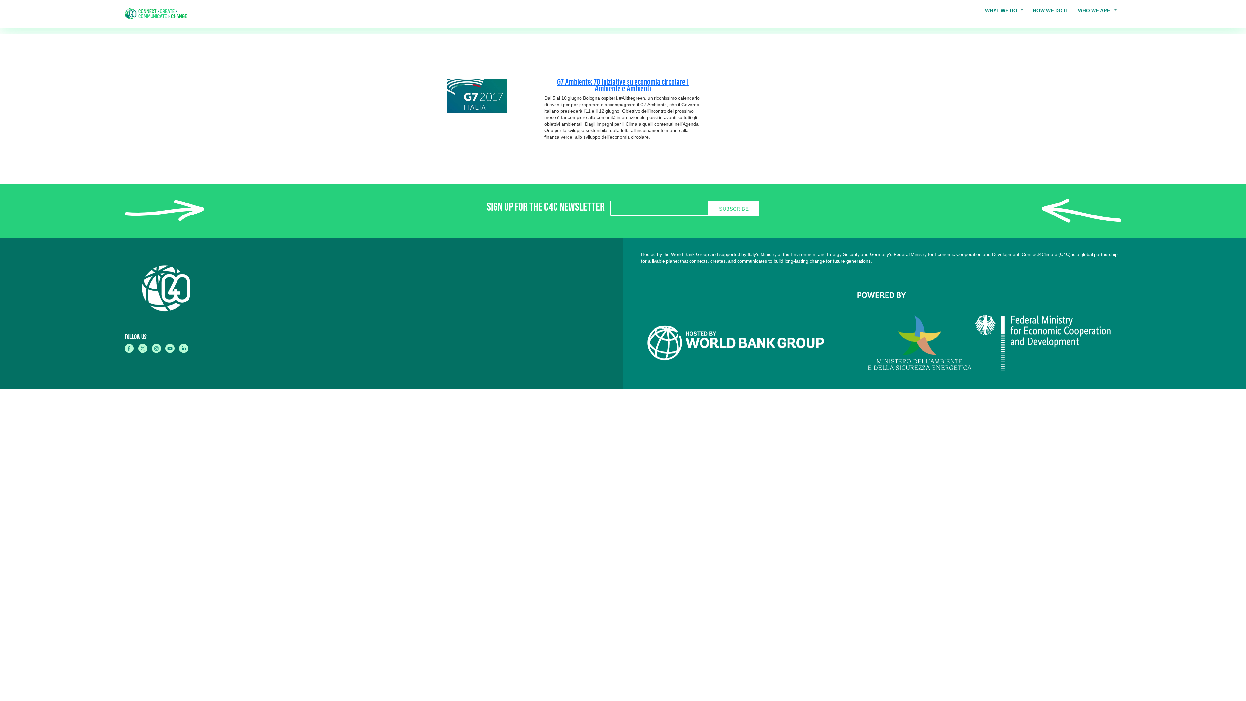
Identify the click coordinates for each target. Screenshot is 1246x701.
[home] (158, 13)
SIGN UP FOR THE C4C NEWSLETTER (546, 208)
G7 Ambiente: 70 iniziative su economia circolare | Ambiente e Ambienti (623, 85)
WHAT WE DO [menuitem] (998, 13)
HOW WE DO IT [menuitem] (1050, 10)
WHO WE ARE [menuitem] (1091, 13)
